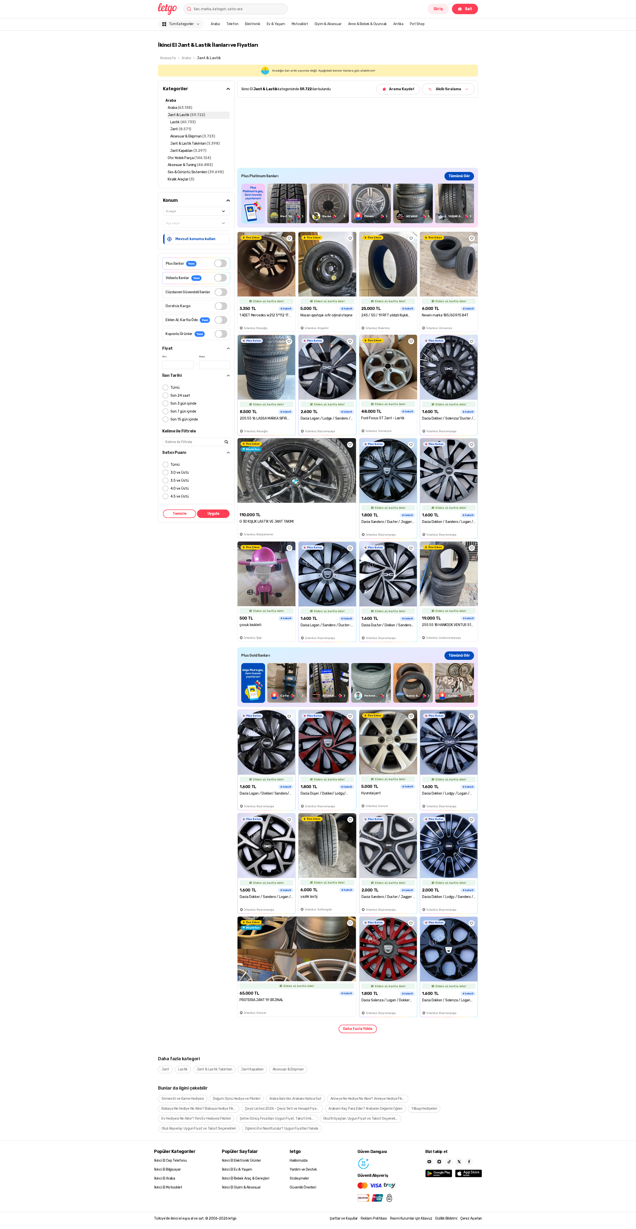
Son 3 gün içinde (183, 403)
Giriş (438, 8)
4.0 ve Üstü (179, 488)
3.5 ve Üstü (179, 480)
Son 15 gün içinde (184, 419)
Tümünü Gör (459, 176)
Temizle (180, 513)
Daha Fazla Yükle (357, 1029)
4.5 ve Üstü (179, 496)
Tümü (175, 387)
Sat (468, 8)
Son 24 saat (180, 395)
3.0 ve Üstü (179, 472)
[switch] (220, 263)
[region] (357, 203)
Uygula (213, 513)
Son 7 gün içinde (183, 411)
